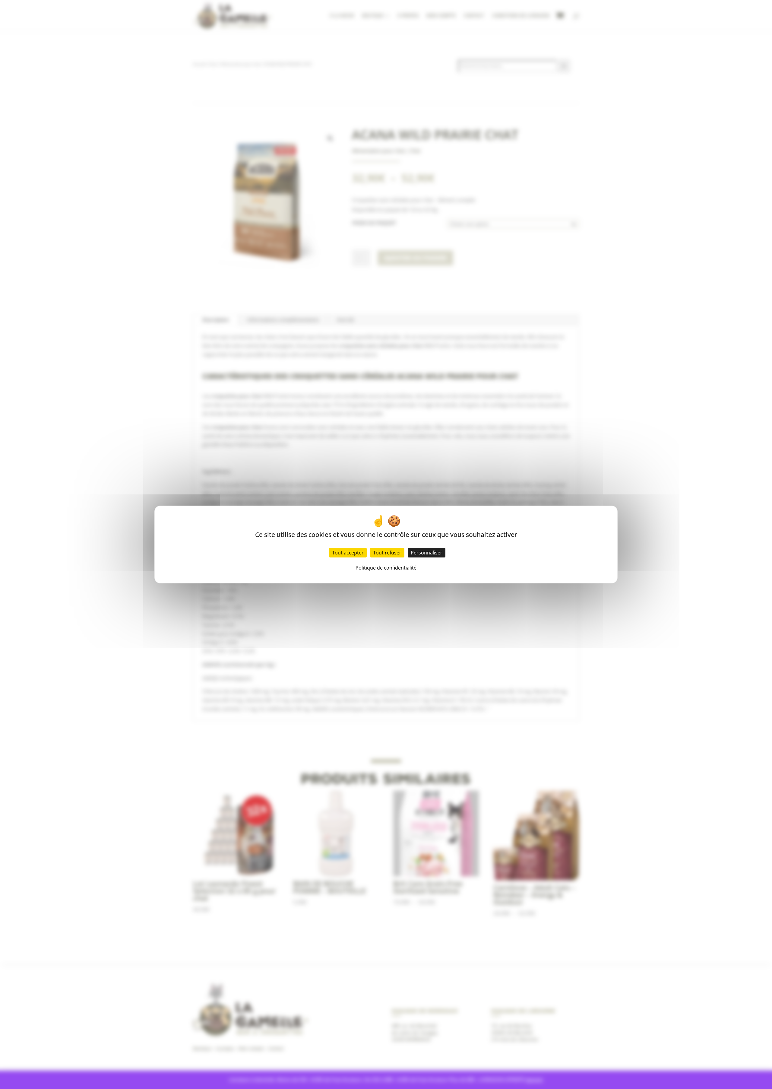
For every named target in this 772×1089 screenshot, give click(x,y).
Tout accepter (348, 552)
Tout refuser (387, 552)
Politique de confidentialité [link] (386, 567)
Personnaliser (426, 552)
